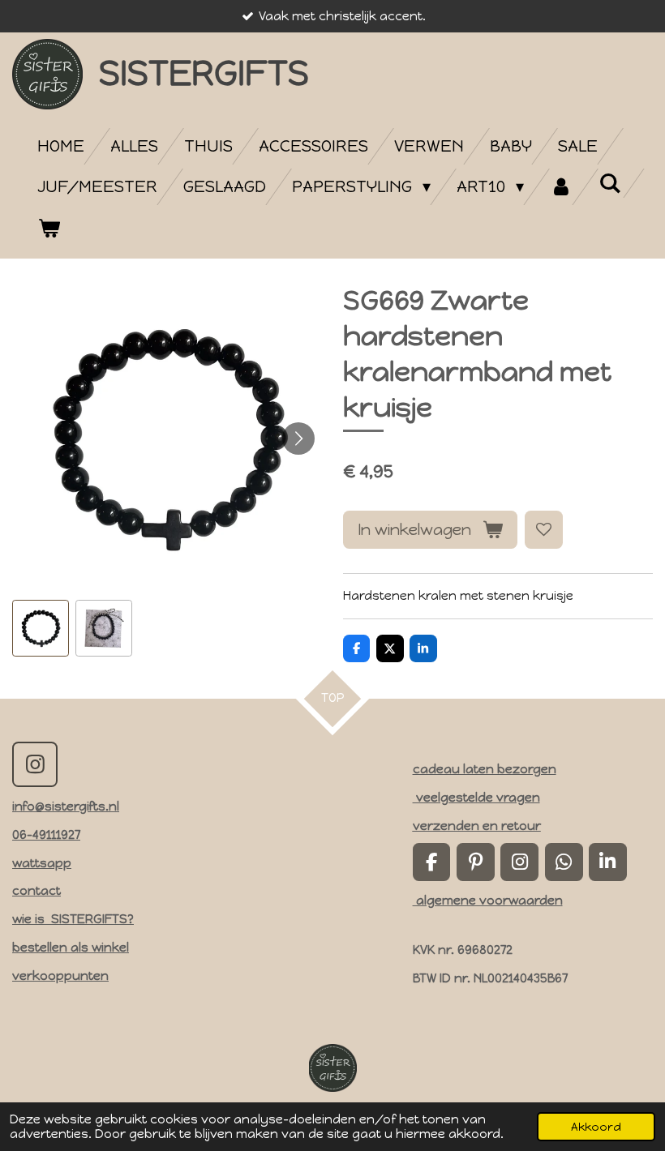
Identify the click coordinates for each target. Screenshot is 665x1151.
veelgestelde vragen (476, 797)
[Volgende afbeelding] (298, 438)
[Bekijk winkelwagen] (48, 228)
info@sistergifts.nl (65, 806)
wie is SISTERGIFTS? (73, 919)
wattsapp (41, 863)
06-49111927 (46, 835)
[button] (40, 628)
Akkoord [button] (596, 1126)
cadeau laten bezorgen (484, 769)
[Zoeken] (610, 183)
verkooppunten (60, 976)
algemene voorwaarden (488, 900)
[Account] (561, 187)
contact (36, 891)
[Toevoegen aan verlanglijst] (544, 530)
